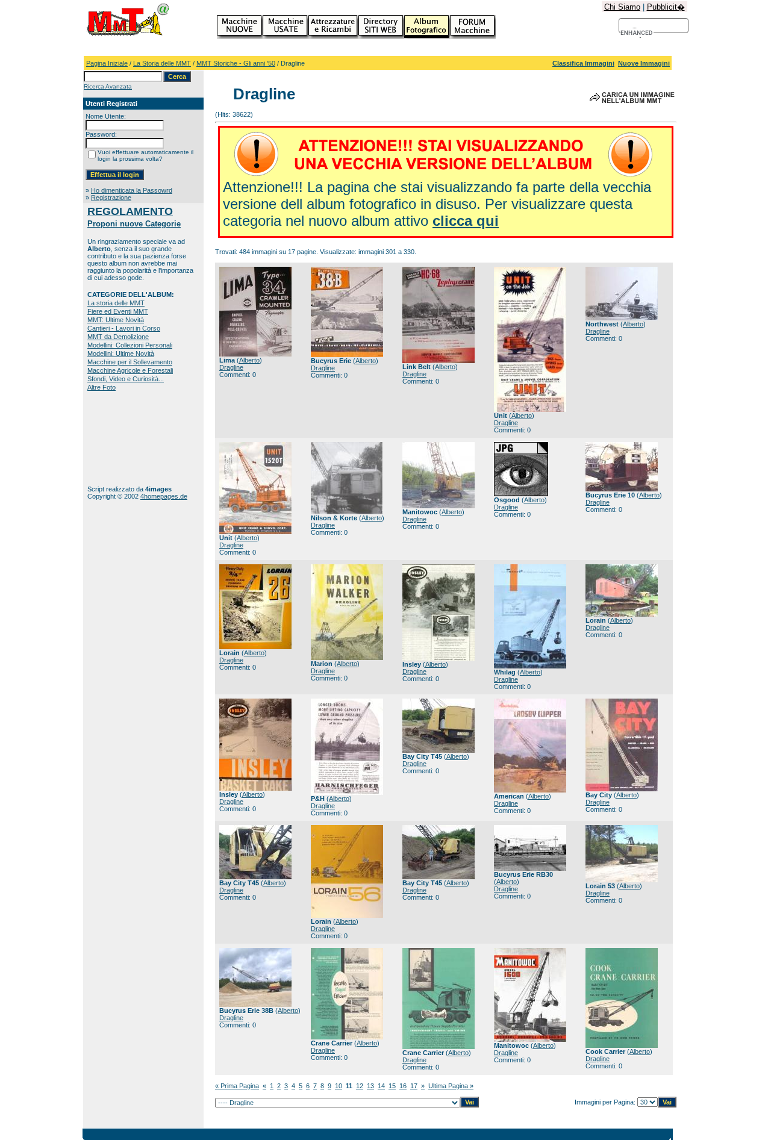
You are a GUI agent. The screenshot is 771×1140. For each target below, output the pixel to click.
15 (392, 1085)
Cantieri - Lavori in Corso (123, 328)
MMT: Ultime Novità (115, 319)
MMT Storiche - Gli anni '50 (235, 63)
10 (338, 1085)
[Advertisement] (125, 438)
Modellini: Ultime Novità (120, 353)
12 (359, 1085)
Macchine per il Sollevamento (129, 362)
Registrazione (111, 197)
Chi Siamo (622, 6)
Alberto (249, 360)
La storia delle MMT (116, 303)
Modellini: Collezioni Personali (129, 345)
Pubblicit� (666, 6)
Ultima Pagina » (450, 1085)
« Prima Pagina (237, 1085)
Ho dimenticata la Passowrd (131, 190)
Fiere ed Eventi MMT (117, 311)
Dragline (231, 367)
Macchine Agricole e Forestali (130, 370)
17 (413, 1085)
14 (381, 1085)
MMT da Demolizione (118, 336)
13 (370, 1085)
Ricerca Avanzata (108, 86)
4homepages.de (163, 496)
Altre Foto (101, 387)
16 (403, 1085)
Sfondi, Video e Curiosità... (125, 378)
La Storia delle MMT (162, 63)
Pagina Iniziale (107, 63)
